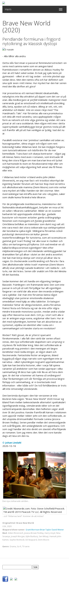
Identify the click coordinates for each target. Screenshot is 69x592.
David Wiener (58, 529)
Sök (35, 567)
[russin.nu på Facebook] (5, 578)
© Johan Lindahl (11, 442)
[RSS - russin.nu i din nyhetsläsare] (16, 578)
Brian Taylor (45, 529)
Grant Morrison (33, 529)
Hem (8, 9)
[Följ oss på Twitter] (11, 578)
